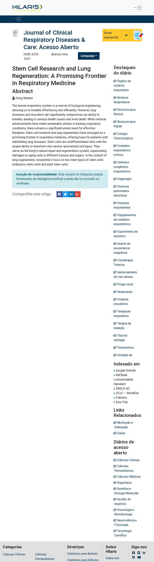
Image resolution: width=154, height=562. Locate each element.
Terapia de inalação (122, 326)
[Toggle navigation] (137, 7)
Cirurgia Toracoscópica (123, 136)
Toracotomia (125, 347)
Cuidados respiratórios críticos (122, 150)
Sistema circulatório (121, 302)
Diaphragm (124, 179)
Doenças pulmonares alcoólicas (121, 191)
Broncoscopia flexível (124, 112)
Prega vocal (125, 284)
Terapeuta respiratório (122, 314)
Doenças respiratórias (122, 205)
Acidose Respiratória (122, 100)
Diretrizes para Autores (82, 553)
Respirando (124, 292)
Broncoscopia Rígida (124, 124)
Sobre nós (112, 558)
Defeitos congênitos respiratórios (122, 167)
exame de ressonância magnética (122, 248)
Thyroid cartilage (120, 338)
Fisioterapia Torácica (123, 262)
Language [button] (88, 56)
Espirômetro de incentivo (126, 234)
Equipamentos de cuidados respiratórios (125, 219)
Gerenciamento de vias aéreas (125, 274)
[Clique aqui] (27, 7)
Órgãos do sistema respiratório (122, 85)
